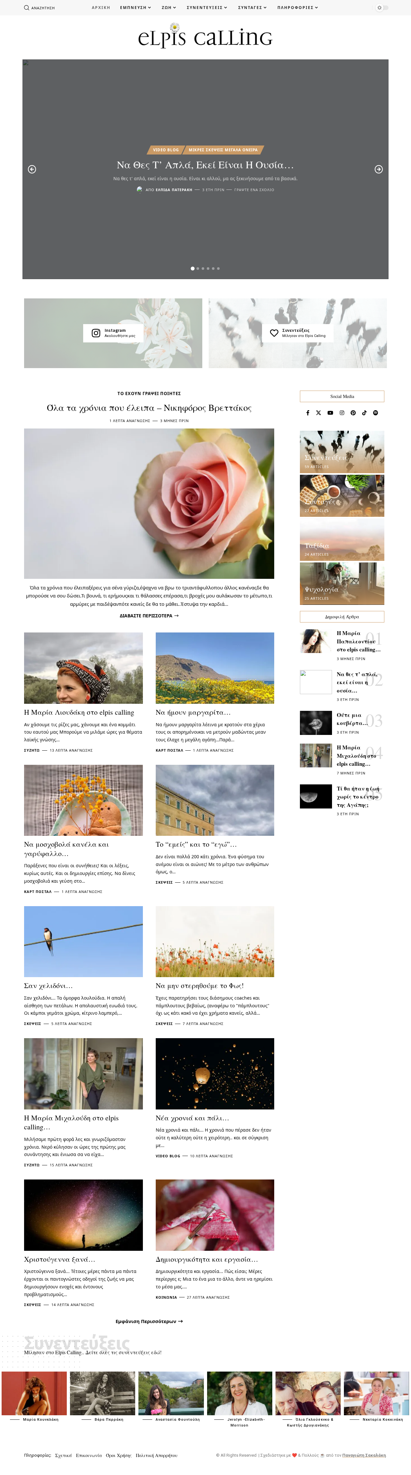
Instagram (115, 330)
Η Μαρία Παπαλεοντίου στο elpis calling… (359, 641)
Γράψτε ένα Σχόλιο (254, 189)
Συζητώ (32, 750)
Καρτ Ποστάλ (169, 750)
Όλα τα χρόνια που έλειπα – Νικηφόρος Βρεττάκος (149, 407)
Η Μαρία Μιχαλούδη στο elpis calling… (71, 1122)
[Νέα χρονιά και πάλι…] (215, 1073)
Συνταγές (320, 501)
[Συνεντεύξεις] (274, 333)
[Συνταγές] (342, 496)
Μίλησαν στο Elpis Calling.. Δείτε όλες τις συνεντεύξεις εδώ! (93, 1352)
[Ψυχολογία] (342, 583)
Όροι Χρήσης (119, 1455)
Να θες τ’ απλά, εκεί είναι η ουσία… (205, 164)
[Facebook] (308, 413)
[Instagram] (96, 333)
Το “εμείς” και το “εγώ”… (196, 844)
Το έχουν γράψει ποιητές (149, 393)
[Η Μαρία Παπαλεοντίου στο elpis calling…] (316, 641)
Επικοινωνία (89, 1455)
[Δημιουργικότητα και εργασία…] (215, 1215)
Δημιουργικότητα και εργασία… (207, 1259)
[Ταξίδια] (342, 540)
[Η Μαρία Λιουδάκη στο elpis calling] (83, 668)
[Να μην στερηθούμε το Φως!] (215, 941)
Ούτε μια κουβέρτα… (352, 719)
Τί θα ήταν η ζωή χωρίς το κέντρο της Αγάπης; (358, 796)
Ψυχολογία (322, 589)
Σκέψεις (164, 882)
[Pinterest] (353, 413)
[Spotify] (376, 413)
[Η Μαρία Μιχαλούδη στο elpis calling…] (83, 1073)
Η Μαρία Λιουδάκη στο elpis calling (79, 712)
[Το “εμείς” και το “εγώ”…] (215, 800)
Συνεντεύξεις (296, 330)
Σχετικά (63, 1455)
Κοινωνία (166, 1297)
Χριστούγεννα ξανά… (59, 1259)
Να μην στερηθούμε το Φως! (200, 985)
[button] (192, 268)
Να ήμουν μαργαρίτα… (193, 712)
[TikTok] (364, 413)
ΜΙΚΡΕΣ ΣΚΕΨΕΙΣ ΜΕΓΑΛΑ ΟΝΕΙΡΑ (223, 149)
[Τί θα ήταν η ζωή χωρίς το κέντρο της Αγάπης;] (316, 796)
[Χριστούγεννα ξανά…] (83, 1215)
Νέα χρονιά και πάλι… (192, 1117)
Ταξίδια (317, 545)
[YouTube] (330, 413)
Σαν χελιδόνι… (48, 985)
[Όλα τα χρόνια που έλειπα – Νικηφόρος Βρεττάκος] (149, 503)
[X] (318, 413)
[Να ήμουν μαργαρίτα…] (215, 668)
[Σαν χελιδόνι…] (83, 941)
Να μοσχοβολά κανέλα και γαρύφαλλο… (66, 848)
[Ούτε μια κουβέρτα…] (316, 723)
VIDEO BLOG (166, 149)
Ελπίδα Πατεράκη (174, 189)
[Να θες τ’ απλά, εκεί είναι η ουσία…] (316, 682)
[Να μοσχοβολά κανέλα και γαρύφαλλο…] (83, 800)
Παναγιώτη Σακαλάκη (364, 1455)
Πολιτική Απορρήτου (157, 1455)
